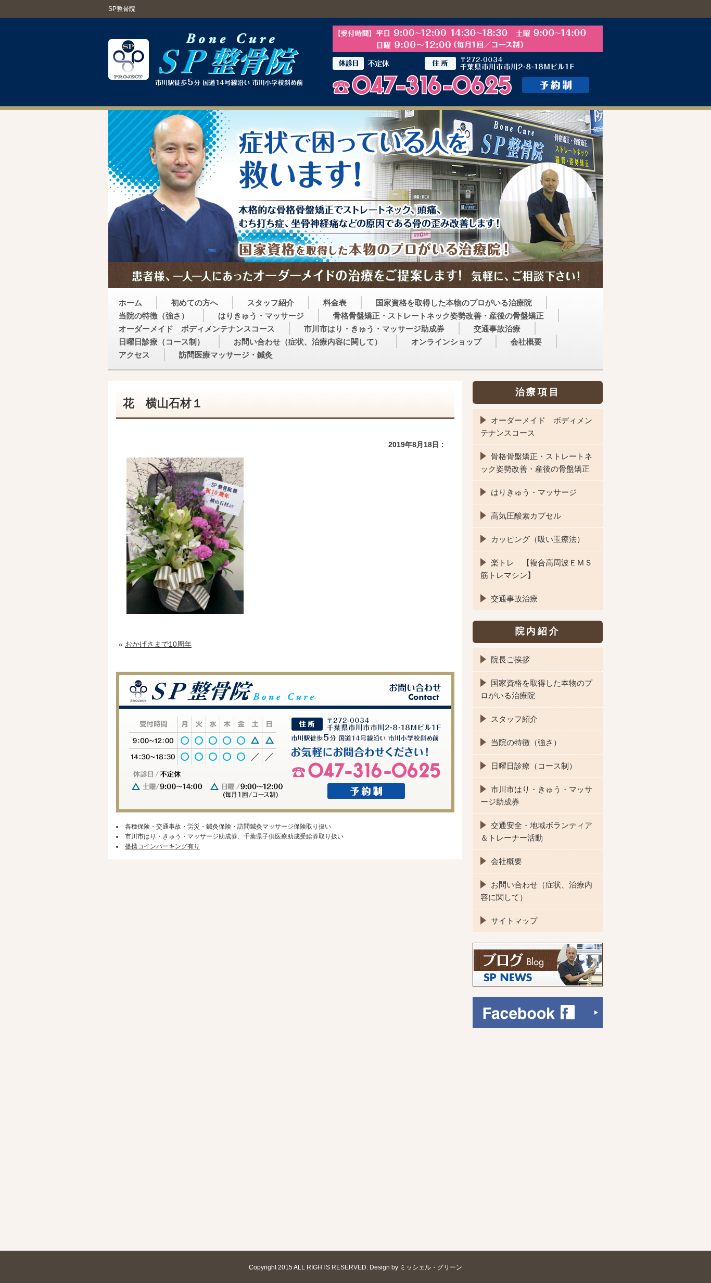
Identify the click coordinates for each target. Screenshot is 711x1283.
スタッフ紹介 (270, 302)
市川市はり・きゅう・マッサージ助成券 (374, 328)
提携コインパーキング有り (162, 846)
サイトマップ (514, 920)
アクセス (134, 355)
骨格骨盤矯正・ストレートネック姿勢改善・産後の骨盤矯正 (438, 315)
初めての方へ (194, 302)
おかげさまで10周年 (158, 644)
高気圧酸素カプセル (526, 515)
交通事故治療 (497, 328)
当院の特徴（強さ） (154, 315)
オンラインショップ (446, 342)
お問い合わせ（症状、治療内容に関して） (308, 342)
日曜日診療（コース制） (162, 342)
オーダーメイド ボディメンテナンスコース (197, 328)
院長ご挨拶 (510, 659)
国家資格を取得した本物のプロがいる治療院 (454, 302)
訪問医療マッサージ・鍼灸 (226, 355)
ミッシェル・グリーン (431, 1267)
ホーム (130, 302)
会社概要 (526, 342)
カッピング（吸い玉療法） (538, 539)
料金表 (335, 302)
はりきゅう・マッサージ (261, 315)
